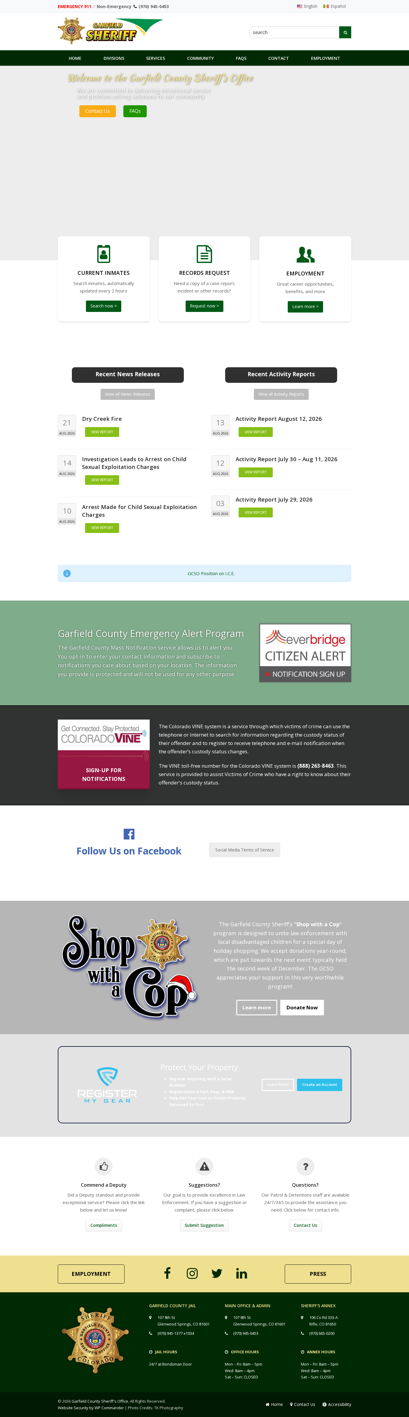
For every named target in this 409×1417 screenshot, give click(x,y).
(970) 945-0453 (154, 6)
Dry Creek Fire (102, 418)
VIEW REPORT (102, 432)
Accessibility (339, 1404)
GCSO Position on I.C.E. (211, 573)
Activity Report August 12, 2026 (279, 418)
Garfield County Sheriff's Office (100, 1401)
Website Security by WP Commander (91, 1407)
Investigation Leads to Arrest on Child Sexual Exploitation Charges (134, 462)
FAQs (135, 111)
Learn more (257, 1007)
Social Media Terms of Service (244, 850)
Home (277, 1404)
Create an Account (319, 1084)
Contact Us (97, 111)
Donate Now (302, 1007)
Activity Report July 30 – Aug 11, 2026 (286, 459)
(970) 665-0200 (321, 1333)
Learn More (278, 1084)
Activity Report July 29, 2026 (274, 499)
